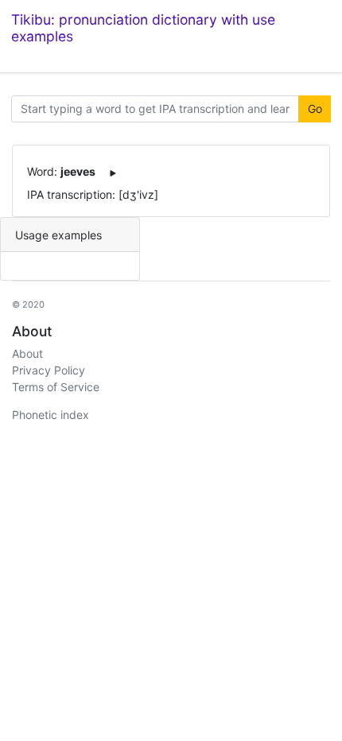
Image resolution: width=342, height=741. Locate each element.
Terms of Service (55, 387)
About (27, 353)
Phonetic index (50, 414)
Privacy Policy (48, 370)
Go (315, 108)
